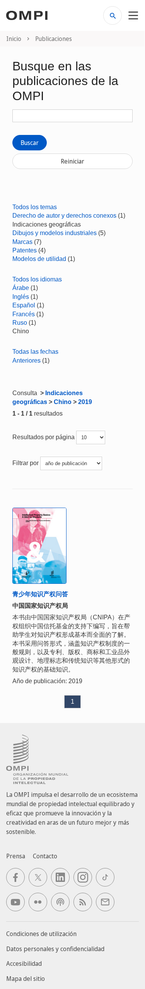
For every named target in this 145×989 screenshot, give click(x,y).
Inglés (20, 296)
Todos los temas (34, 207)
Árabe (20, 288)
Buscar (29, 142)
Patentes (24, 250)
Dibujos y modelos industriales (54, 233)
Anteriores (26, 360)
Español (23, 305)
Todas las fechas (35, 351)
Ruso (19, 322)
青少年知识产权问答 (40, 594)
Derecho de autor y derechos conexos (64, 215)
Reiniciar (72, 161)
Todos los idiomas (37, 279)
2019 (85, 402)
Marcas (22, 242)
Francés (23, 314)
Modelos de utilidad (39, 259)
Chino (63, 402)
